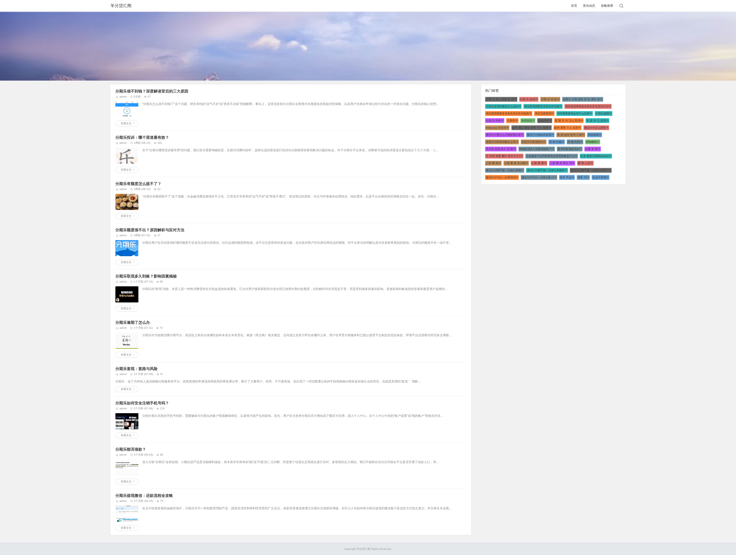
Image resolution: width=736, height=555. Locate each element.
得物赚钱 (592, 141)
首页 (574, 5)
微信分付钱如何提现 (540, 134)
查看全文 (126, 123)
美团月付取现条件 (534, 141)
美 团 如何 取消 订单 (570, 134)
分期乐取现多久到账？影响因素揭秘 (146, 276)
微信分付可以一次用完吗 (502, 177)
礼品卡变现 (600, 177)
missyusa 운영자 (497, 127)
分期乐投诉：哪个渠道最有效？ (142, 137)
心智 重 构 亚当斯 (516, 163)
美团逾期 (594, 134)
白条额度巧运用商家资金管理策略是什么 (551, 156)
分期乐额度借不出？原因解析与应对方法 (149, 230)
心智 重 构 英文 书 (562, 163)
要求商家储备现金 (570, 148)
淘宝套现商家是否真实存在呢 (543, 106)
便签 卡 (583, 177)
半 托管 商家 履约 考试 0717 (504, 156)
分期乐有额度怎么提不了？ (138, 184)
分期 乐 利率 (495, 120)
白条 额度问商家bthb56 (596, 156)
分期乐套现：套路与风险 (136, 369)
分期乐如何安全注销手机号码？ (142, 403)
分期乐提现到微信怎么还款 (503, 106)
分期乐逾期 (604, 113)
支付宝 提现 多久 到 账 (501, 148)
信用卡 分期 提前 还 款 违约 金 (582, 99)
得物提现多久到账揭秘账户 (536, 148)
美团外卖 (544, 120)
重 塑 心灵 (585, 163)
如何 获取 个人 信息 (567, 127)
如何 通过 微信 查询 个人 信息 (531, 127)
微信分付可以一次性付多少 (539, 177)
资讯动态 (589, 5)
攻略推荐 (607, 5)
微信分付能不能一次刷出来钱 (504, 170)
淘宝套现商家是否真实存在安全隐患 (508, 113)
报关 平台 (567, 177)
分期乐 (512, 120)
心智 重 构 (493, 163)
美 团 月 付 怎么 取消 (569, 120)
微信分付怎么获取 (596, 127)
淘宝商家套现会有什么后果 (574, 113)
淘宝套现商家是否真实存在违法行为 (588, 106)
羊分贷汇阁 (120, 5)
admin (123, 96)
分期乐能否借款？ (130, 449)
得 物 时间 (575, 141)
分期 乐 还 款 (550, 99)
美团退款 (528, 120)
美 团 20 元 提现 (597, 120)
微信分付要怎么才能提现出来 (504, 134)
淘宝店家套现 (544, 113)
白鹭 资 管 (592, 148)
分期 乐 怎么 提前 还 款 (501, 99)
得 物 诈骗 (556, 141)
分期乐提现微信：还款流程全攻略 (144, 495)
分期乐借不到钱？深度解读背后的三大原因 (151, 91)
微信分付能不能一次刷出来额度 (547, 170)
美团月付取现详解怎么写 (502, 141)
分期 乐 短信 (529, 99)
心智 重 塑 (538, 163)
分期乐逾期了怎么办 (132, 322)
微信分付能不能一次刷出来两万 (591, 170)
